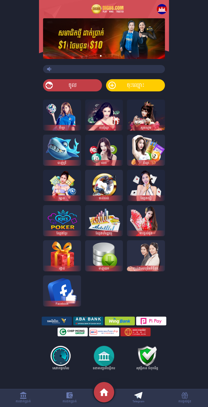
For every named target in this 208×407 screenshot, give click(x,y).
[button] (94, 56)
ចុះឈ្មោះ (135, 85)
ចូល (72, 85)
